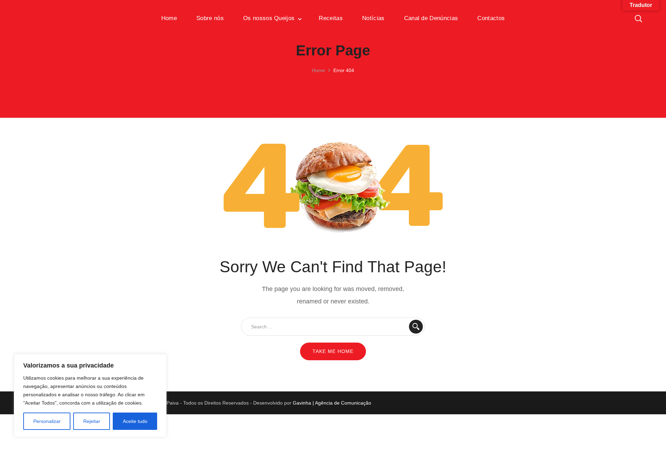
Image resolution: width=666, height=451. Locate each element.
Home (318, 70)
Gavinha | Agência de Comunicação (332, 403)
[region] (90, 395)
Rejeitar (91, 421)
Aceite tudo (135, 421)
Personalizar (47, 421)
